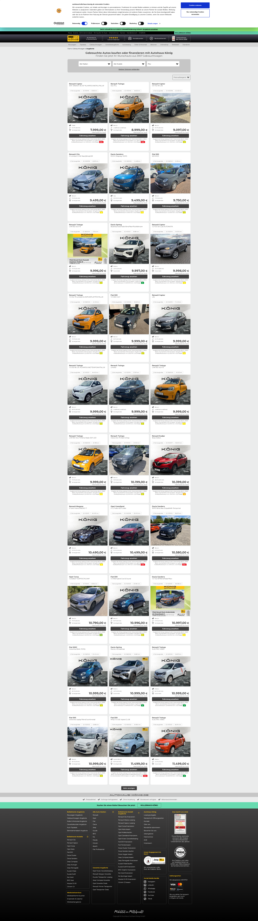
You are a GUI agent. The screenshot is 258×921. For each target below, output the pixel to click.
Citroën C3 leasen (124, 882)
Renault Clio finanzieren (126, 817)
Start (69, 49)
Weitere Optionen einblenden (129, 69)
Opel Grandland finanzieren (127, 835)
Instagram (151, 882)
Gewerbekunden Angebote (76, 824)
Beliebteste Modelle (75, 837)
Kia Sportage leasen (125, 876)
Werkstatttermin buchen (76, 896)
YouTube (151, 895)
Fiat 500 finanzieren (125, 842)
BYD (94, 834)
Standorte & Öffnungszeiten (154, 818)
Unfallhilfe (142, 33)
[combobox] (95, 64)
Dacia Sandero (72, 858)
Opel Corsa (71, 846)
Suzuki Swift (71, 874)
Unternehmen (114, 33)
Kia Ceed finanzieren (125, 873)
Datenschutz (148, 837)
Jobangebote (148, 834)
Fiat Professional (98, 849)
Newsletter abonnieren (152, 827)
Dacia (95, 824)
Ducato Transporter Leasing (102, 877)
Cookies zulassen (195, 5)
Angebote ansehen (150, 29)
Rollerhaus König (183, 33)
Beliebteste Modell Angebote (125, 813)
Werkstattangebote (74, 902)
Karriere (122, 33)
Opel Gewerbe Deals (100, 883)
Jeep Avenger (72, 865)
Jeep (94, 827)
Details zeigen (153, 23)
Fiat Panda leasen (124, 845)
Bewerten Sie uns (150, 831)
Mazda (95, 840)
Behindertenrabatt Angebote (77, 831)
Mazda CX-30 (71, 883)
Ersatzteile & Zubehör (74, 899)
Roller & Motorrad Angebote (77, 821)
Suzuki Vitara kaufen (125, 864)
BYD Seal (70, 880)
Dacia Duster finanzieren (127, 848)
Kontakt (146, 821)
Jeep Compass (72, 862)
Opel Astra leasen (124, 829)
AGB (145, 840)
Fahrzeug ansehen (87, 136)
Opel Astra (70, 849)
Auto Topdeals (72, 827)
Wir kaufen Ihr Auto (100, 33)
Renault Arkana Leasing (126, 820)
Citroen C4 (71, 886)
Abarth (95, 846)
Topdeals (83, 45)
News (70, 33)
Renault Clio (71, 840)
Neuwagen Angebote (75, 815)
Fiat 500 (70, 852)
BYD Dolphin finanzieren (126, 870)
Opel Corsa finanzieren (126, 826)
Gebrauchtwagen (96, 45)
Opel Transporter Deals (101, 890)
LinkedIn (151, 885)
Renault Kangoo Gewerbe (102, 874)
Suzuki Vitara (71, 871)
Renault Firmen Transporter (102, 886)
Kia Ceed (70, 877)
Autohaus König (150, 812)
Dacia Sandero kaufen (126, 851)
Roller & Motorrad (140, 45)
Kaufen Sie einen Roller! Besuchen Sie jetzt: (116, 805)
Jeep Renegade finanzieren (128, 860)
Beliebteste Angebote (76, 812)
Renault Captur (72, 843)
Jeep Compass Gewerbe (101, 880)
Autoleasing (126, 45)
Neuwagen (72, 45)
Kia (94, 837)
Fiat (94, 821)
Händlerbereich (132, 33)
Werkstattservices (74, 893)
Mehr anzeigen (129, 788)
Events (75, 33)
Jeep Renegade (72, 868)
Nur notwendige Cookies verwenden (195, 13)
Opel (94, 818)
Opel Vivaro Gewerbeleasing (103, 871)
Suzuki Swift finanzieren (126, 867)
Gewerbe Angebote (100, 868)
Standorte (186, 45)
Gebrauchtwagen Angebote (77, 818)
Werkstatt (175, 45)
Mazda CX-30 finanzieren (127, 879)
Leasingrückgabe (150, 815)
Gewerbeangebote (112, 45)
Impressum (148, 843)
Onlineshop (164, 45)
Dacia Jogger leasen (125, 854)
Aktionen (153, 45)
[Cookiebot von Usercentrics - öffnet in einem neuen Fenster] (59, 23)
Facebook (151, 892)
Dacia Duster (71, 855)
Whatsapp (151, 888)
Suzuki (95, 831)
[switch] (104, 23)
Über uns (147, 824)
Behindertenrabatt (85, 33)
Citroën (95, 843)
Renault (95, 815)
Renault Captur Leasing (126, 823)
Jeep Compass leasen (126, 857)
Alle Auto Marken (99, 812)
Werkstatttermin (160, 38)
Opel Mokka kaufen (125, 832)
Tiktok (150, 899)
